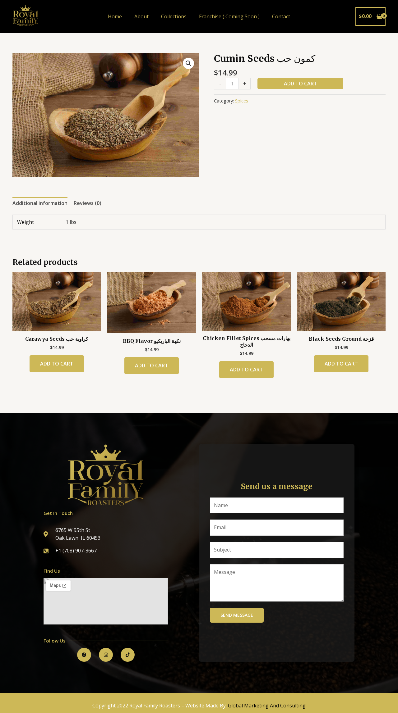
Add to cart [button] (56, 363)
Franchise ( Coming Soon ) (229, 16)
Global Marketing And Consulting (267, 705)
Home (115, 16)
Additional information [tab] (39, 203)
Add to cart (300, 83)
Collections (174, 16)
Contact (281, 16)
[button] (188, 63)
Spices (241, 101)
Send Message (236, 615)
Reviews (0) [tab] (87, 203)
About (141, 16)
